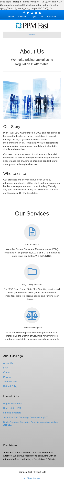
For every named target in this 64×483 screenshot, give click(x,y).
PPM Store (22, 17)
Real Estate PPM (12, 408)
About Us (8, 363)
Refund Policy (10, 386)
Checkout (51, 17)
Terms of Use (10, 381)
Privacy (7, 377)
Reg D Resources (12, 403)
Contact (7, 372)
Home (11, 17)
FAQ (5, 367)
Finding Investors (12, 412)
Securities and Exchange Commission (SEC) (26, 417)
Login (33, 17)
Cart (41, 17)
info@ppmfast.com (32, 478)
